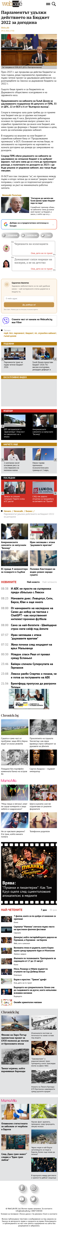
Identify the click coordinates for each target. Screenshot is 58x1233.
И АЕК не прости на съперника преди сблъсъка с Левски (31, 590)
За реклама (37, 1214)
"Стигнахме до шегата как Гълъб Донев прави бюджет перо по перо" (42, 200)
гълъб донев (10, 335)
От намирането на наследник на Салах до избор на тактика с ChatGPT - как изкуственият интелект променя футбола (32, 613)
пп (36, 333)
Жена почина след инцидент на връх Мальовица (31, 646)
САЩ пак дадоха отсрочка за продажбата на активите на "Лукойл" (43, 499)
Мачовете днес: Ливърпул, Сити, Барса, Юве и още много (32, 600)
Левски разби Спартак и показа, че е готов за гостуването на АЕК (34, 675)
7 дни (44, 909)
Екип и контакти (50, 1214)
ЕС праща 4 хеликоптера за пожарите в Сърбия (14, 570)
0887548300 (37, 1211)
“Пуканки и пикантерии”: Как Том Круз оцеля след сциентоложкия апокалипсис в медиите (27, 891)
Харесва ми (32, 235)
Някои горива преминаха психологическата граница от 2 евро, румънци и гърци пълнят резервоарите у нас (43, 466)
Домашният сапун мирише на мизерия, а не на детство (33, 261)
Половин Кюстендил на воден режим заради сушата (42, 571)
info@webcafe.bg (23, 1211)
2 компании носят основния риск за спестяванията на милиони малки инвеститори (12, 466)
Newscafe (6, 195)
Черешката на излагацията (31, 244)
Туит (49, 235)
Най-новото (33, 582)
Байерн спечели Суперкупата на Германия (32, 665)
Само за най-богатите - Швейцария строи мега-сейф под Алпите (34, 627)
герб (6, 333)
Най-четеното (49, 582)
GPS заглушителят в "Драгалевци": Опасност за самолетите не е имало (14, 433)
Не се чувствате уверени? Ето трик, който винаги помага (13, 834)
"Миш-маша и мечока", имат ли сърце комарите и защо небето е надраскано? (14, 806)
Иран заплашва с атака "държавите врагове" (42, 544)
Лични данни (25, 1214)
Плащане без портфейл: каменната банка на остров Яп (14, 771)
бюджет (29, 333)
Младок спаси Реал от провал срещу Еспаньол (30, 656)
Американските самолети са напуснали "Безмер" (43, 431)
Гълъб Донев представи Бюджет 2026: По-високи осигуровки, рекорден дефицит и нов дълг (43, 366)
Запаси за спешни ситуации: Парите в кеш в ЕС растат (14, 499)
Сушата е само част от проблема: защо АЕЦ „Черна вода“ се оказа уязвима (14, 741)
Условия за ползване (10, 1214)
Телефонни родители (40, 831)
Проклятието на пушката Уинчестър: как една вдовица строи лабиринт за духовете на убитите (43, 742)
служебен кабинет (47, 333)
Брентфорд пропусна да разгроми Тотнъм (33, 685)
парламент (19, 333)
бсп (11, 333)
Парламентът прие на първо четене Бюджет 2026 (13, 364)
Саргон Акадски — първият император (42, 770)
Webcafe (5, 27)
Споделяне (12, 235)
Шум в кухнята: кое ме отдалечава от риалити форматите (40, 806)
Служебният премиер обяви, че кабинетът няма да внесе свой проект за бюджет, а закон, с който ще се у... (42, 210)
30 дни (53, 909)
